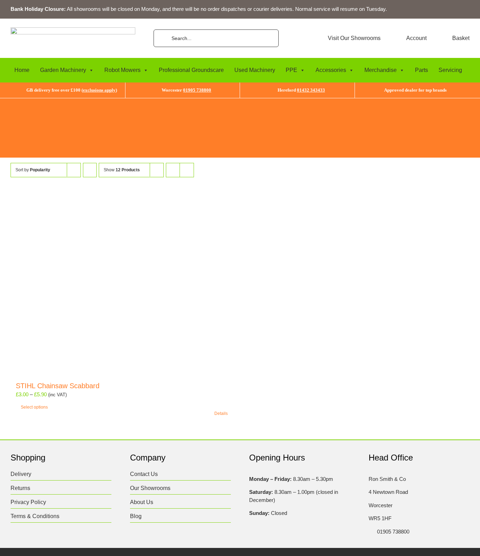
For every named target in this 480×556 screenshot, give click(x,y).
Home (22, 70)
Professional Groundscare (191, 70)
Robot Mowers (122, 70)
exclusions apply (99, 90)
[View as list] (187, 170)
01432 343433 (311, 90)
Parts (421, 70)
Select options (34, 407)
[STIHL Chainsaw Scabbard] (122, 286)
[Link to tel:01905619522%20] (371, 532)
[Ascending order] (90, 170)
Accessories (331, 70)
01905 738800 (197, 90)
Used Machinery (254, 70)
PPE (291, 70)
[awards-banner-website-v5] (240, 101)
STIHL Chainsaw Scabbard (57, 386)
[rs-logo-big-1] (73, 30)
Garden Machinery (63, 70)
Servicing (450, 70)
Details (221, 413)
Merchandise (380, 70)
